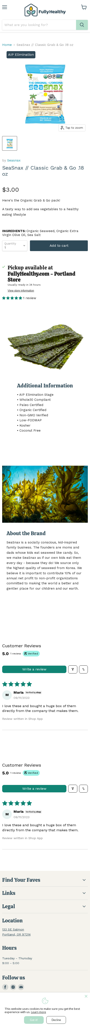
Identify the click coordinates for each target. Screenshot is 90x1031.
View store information (21, 290)
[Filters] (72, 669)
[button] (12, 298)
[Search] (82, 25)
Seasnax (14, 160)
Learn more (38, 1012)
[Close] (86, 996)
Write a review (34, 669)
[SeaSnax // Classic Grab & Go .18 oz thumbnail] (9, 143)
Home (7, 45)
